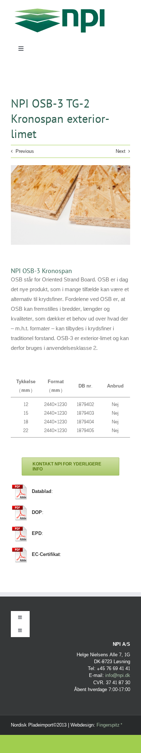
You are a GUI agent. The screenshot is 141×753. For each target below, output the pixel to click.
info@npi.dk (117, 675)
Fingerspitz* (110, 725)
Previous (25, 151)
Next (120, 151)
